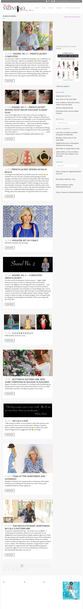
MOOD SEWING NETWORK (63, 1)
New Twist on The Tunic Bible (66, 99)
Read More (9, 80)
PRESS (78, 1)
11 (4, 569)
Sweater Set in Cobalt (25, 240)
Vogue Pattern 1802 (73, 148)
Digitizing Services (62, 143)
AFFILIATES (73, 1)
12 (9, 569)
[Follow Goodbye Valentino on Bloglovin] (63, 87)
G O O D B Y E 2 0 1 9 (22, 333)
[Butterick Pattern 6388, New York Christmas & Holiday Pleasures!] (28, 363)
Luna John (59, 132)
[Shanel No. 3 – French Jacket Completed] (28, 36)
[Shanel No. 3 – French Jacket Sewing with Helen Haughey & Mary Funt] (28, 97)
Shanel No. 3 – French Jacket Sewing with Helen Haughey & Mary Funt (26, 110)
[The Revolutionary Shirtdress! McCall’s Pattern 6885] (28, 511)
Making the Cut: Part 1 (63, 96)
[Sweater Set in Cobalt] (28, 221)
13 (13, 569)
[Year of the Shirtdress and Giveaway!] (28, 458)
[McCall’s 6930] (28, 410)
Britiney (58, 138)
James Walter (60, 152)
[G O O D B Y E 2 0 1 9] (28, 321)
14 (17, 569)
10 (47, 566)
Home (65, 16)
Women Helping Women (64, 108)
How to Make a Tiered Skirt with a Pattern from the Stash (67, 154)
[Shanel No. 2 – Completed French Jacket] (28, 264)
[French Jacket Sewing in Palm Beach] (28, 157)
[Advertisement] (69, 31)
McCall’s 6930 (20, 421)
